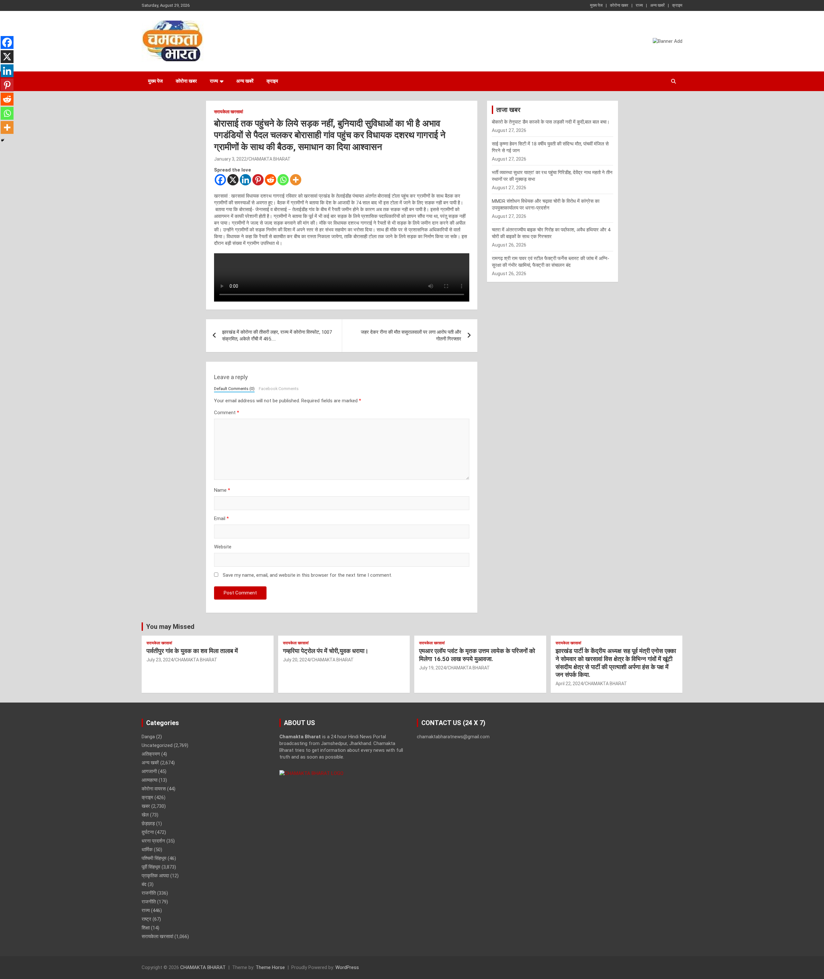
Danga (148, 737)
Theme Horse (270, 967)
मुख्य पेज (596, 5)
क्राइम (677, 5)
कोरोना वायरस (154, 789)
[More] (295, 179)
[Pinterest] (258, 179)
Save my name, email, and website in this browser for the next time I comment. (307, 575)
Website (222, 547)
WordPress (347, 967)
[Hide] (2, 140)
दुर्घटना (148, 832)
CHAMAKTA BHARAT (269, 159)
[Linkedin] (245, 179)
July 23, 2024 (159, 659)
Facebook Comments (279, 388)
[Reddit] (270, 179)
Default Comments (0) (234, 388)
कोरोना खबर (619, 5)
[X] (233, 179)
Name (222, 490)
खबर (146, 806)
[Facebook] (220, 179)
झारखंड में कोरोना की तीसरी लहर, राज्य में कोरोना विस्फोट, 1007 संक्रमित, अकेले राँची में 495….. (277, 335)
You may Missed (170, 626)
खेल (145, 815)
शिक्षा (146, 928)
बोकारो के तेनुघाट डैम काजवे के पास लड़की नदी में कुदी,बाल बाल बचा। (551, 122)
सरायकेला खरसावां (228, 111)
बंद (144, 884)
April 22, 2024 (569, 683)
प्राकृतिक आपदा (155, 876)
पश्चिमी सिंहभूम (154, 858)
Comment (226, 412)
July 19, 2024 (432, 667)
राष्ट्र (146, 919)
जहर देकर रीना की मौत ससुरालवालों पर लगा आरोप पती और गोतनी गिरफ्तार (411, 335)
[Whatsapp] (283, 179)
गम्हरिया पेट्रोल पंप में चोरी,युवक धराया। (326, 651)
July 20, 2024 (296, 659)
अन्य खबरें (657, 5)
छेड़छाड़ (148, 823)
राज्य (639, 5)
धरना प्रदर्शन (153, 841)
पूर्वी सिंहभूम (151, 867)
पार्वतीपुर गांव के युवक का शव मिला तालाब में (192, 651)
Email (221, 518)
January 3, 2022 (230, 159)
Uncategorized (157, 745)
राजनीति (149, 893)
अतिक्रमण (151, 754)
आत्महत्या (149, 780)
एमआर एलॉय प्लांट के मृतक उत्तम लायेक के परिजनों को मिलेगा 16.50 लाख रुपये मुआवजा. (477, 655)
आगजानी (149, 771)
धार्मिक (147, 850)
